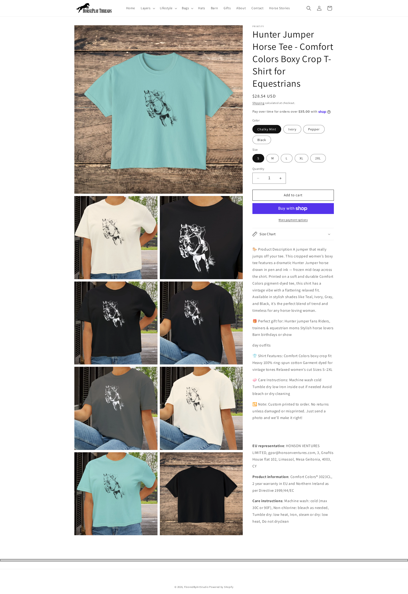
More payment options (293, 220)
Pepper (314, 129)
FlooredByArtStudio (196, 587)
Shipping (258, 103)
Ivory (292, 129)
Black (261, 140)
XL (301, 158)
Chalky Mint (266, 129)
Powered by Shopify (221, 587)
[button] (147, 8)
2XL (318, 158)
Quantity (258, 169)
